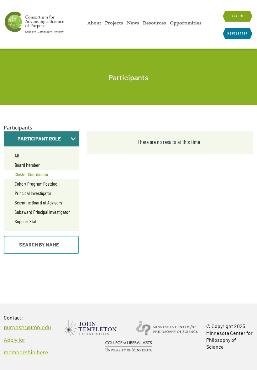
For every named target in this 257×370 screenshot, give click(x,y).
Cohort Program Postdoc (36, 184)
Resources (154, 23)
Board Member (27, 165)
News (133, 23)
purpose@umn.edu (27, 327)
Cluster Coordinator (32, 174)
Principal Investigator (33, 193)
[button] (41, 138)
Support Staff (26, 221)
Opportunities (186, 23)
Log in (237, 16)
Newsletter (238, 33)
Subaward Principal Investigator (42, 212)
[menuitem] (94, 23)
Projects (114, 23)
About (94, 23)
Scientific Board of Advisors (38, 202)
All (17, 155)
